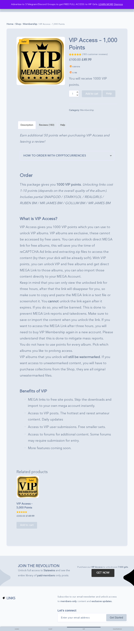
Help (109, 93)
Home (10, 24)
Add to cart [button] (27, 525)
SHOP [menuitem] (50, 629)
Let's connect (67, 610)
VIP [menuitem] (84, 629)
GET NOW (102, 572)
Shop (18, 24)
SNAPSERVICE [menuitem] (117, 629)
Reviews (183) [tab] (46, 125)
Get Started (116, 617)
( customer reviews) (95, 54)
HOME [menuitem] (17, 629)
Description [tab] (27, 125)
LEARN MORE (106, 4)
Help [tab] (62, 125)
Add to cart (91, 93)
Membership (30, 24)
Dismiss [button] (118, 4)
